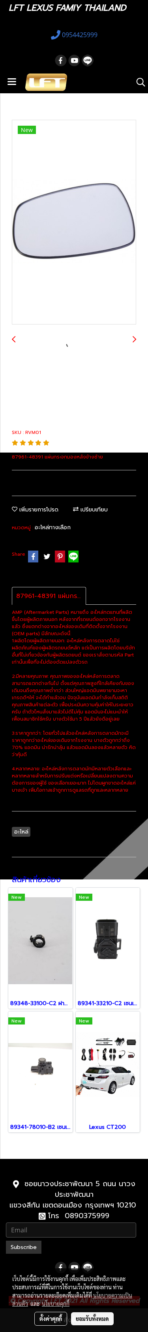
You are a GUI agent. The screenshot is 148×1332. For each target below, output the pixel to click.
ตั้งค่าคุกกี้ (50, 1318)
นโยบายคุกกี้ (55, 1303)
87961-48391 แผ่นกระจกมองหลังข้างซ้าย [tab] (51, 596)
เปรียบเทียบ (93, 510)
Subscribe (24, 1247)
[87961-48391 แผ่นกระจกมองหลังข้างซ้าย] (74, 222)
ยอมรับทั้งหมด (92, 1318)
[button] (138, 82)
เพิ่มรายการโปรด (37, 510)
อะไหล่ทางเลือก (53, 527)
